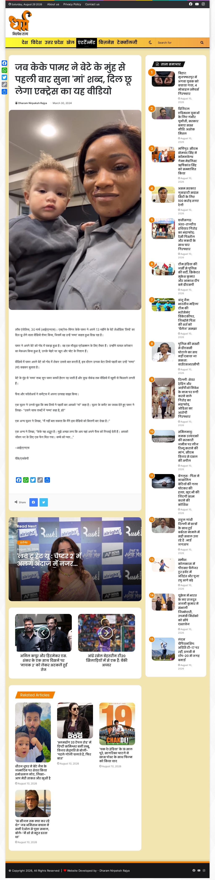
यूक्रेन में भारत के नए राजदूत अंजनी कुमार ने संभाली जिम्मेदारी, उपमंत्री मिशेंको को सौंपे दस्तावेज (188, 609)
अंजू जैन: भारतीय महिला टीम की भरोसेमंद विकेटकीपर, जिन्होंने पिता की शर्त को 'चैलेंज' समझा (188, 314)
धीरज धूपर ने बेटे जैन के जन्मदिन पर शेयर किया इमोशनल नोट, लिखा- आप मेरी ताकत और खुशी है (33, 772)
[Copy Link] (4, 84)
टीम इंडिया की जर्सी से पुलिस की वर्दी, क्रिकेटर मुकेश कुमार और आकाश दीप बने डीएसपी (189, 274)
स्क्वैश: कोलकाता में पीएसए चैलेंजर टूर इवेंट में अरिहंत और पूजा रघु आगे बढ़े (188, 570)
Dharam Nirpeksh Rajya (32, 103)
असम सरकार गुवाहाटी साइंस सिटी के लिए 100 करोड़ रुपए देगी (188, 196)
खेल (70, 42)
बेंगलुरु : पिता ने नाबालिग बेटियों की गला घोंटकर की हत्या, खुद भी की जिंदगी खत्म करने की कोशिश (188, 490)
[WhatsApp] (4, 70)
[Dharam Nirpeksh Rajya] (20, 22)
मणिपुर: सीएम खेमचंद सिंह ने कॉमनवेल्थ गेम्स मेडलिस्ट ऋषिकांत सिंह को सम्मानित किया (188, 161)
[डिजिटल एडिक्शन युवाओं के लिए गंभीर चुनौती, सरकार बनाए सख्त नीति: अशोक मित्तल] (163, 113)
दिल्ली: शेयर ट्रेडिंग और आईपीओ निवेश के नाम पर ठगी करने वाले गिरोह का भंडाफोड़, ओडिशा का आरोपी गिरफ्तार (188, 398)
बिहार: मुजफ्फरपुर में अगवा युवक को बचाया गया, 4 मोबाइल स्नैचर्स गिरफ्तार (188, 83)
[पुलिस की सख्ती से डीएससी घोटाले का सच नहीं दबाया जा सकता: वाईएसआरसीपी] (163, 351)
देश (25, 42)
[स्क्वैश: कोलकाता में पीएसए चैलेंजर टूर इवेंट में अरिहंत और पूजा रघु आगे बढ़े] (163, 565)
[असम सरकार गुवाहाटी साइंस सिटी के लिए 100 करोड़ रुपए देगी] (163, 195)
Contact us (92, 4)
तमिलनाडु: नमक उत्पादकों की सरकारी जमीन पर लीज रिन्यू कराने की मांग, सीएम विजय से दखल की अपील (188, 446)
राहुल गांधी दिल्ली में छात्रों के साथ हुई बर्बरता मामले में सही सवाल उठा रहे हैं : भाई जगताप (189, 532)
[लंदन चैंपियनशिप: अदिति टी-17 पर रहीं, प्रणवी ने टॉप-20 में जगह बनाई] (163, 649)
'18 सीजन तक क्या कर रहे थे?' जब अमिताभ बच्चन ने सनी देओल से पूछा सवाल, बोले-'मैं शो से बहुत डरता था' (32, 829)
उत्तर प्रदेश (54, 42)
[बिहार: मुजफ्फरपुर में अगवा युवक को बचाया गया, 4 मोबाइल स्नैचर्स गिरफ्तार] (163, 79)
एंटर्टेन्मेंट (87, 42)
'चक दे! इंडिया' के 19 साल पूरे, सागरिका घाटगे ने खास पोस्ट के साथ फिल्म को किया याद (115, 755)
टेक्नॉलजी (127, 42)
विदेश (36, 42)
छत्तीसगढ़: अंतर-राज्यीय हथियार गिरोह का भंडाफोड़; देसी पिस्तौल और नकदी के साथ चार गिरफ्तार (187, 234)
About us (53, 4)
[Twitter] (4, 77)
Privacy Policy (72, 4)
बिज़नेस (106, 42)
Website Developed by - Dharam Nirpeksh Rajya (98, 870)
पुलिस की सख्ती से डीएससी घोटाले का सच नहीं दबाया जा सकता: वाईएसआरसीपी (188, 354)
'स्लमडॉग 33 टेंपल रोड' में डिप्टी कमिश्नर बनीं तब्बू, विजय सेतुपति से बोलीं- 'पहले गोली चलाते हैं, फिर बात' (74, 750)
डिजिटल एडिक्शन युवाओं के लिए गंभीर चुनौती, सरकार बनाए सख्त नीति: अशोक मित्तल (188, 121)
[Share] (4, 91)
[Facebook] (4, 63)
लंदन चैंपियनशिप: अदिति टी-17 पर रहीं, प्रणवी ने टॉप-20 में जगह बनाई (189, 649)
